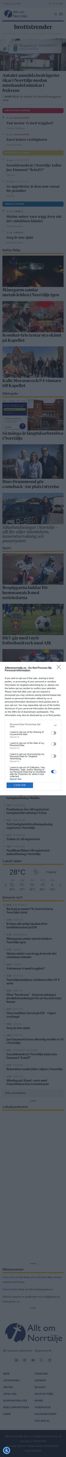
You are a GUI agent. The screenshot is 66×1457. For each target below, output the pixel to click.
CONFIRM (20, 785)
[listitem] (33, 725)
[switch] (53, 733)
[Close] (60, 668)
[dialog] (33, 728)
